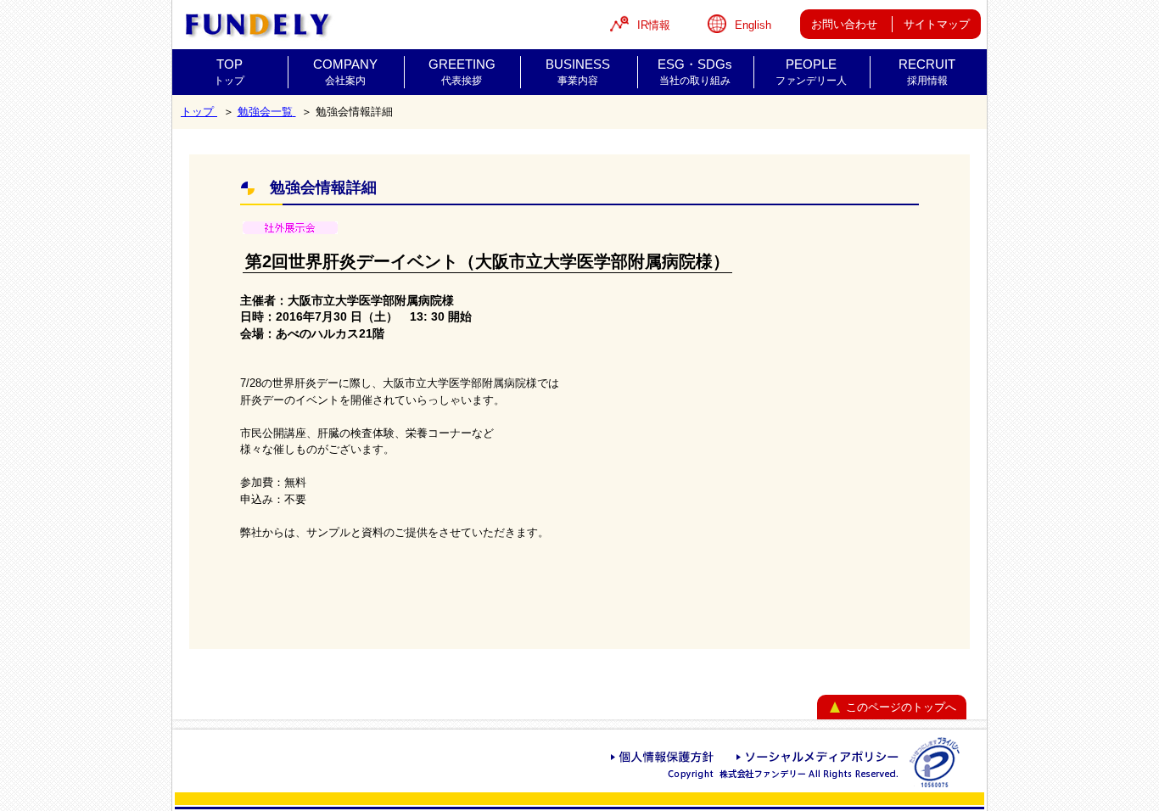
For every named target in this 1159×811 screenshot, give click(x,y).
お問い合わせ (844, 24)
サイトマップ (937, 24)
